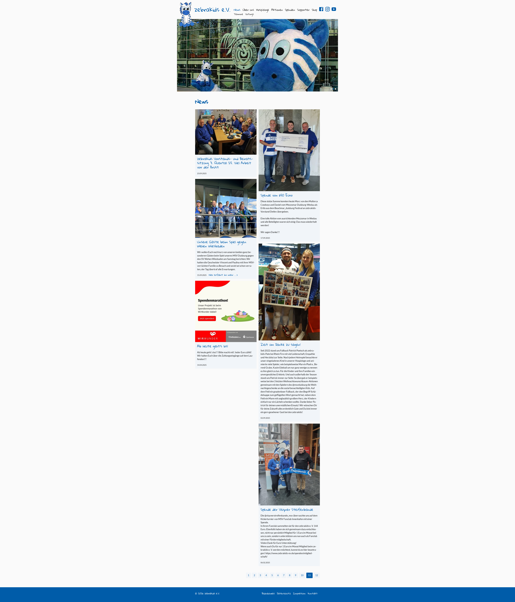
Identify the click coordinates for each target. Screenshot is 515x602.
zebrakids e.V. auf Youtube (333, 9)
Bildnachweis (268, 593)
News (237, 9)
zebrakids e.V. (212, 9)
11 (309, 575)
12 (316, 575)
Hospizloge (262, 9)
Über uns (248, 9)
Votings (249, 14)
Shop (314, 9)
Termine (238, 14)
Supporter (303, 9)
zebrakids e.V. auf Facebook (321, 9)
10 (302, 575)
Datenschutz (284, 593)
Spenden (290, 9)
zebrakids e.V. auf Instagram (327, 9)
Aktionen (277, 9)
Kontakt (313, 593)
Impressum (299, 593)
